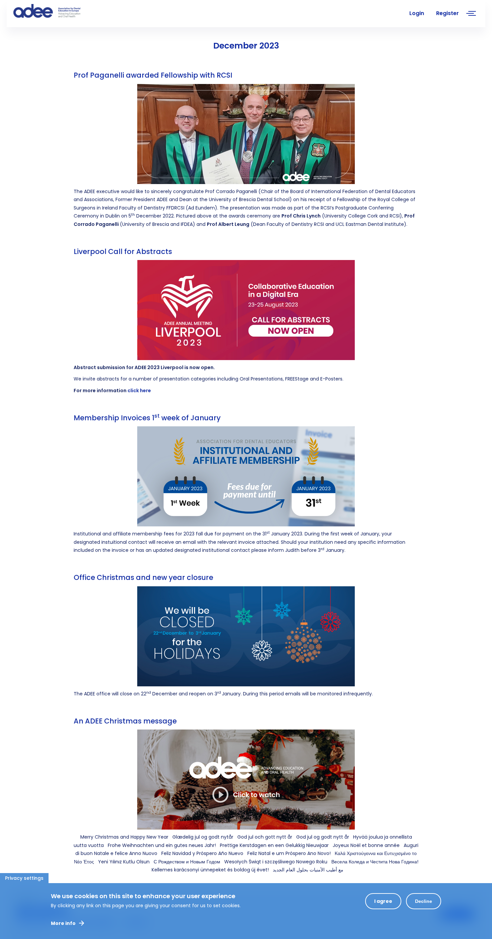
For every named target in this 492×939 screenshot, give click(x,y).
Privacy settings (24, 878)
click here (139, 390)
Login (416, 13)
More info (63, 923)
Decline (423, 901)
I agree (383, 901)
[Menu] (471, 14)
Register (447, 13)
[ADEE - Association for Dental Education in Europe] (63, 11)
